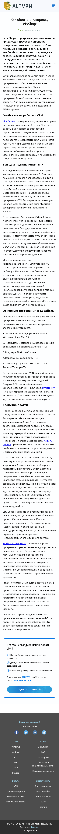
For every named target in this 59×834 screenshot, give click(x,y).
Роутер (15, 772)
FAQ (43, 752)
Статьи (43, 806)
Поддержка (43, 757)
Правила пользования (43, 770)
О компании (43, 746)
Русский (31, 830)
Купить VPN (49, 387)
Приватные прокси (15, 791)
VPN (16, 786)
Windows (16, 746)
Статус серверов (43, 786)
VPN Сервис (9, 121)
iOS (15, 757)
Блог (20, 30)
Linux (15, 767)
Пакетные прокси (15, 796)
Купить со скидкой (30, 689)
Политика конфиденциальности (43, 764)
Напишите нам (29, 726)
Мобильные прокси (14, 543)
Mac (16, 762)
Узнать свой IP (43, 796)
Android (15, 752)
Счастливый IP (43, 791)
